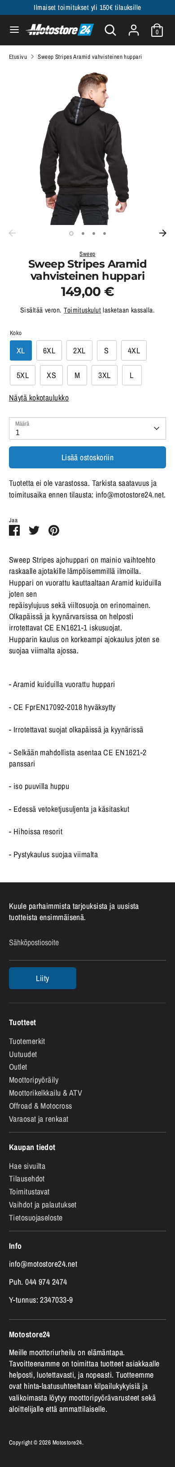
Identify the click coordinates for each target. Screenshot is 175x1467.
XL (21, 350)
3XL (104, 375)
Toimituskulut (82, 310)
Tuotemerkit (27, 1041)
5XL (23, 375)
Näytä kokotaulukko (39, 397)
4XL (134, 350)
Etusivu (18, 57)
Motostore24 (67, 1442)
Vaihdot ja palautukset (43, 1204)
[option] (87, 146)
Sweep (87, 254)
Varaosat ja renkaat (39, 1118)
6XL (49, 350)
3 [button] (93, 233)
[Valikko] (11, 30)
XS (51, 375)
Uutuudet (23, 1054)
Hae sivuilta (27, 1166)
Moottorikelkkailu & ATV (45, 1092)
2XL (79, 350)
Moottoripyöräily (33, 1079)
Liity (42, 978)
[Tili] (134, 26)
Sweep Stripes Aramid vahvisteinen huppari (90, 57)
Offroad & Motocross (40, 1105)
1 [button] (71, 233)
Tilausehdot (27, 1178)
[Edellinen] (12, 233)
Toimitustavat (29, 1191)
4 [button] (104, 233)
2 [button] (83, 233)
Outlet (18, 1066)
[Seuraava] (163, 233)
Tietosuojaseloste (36, 1217)
